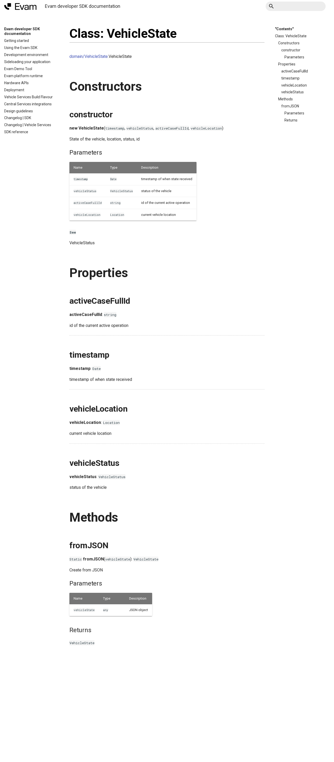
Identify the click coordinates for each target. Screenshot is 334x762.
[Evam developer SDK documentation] (20, 6)
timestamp (290, 78)
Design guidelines (18, 111)
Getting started (16, 41)
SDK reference (16, 132)
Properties (286, 64)
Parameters (294, 57)
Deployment (14, 90)
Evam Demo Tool (18, 69)
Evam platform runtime (23, 76)
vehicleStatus (292, 92)
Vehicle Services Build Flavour (28, 97)
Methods (285, 99)
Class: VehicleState (291, 36)
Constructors (289, 43)
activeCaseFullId (294, 71)
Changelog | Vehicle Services (27, 125)
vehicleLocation (294, 85)
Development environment (26, 55)
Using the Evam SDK (20, 48)
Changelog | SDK (17, 118)
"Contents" (284, 29)
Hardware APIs (16, 83)
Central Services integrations (28, 104)
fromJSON (290, 106)
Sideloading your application (27, 62)
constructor (290, 50)
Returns (290, 120)
